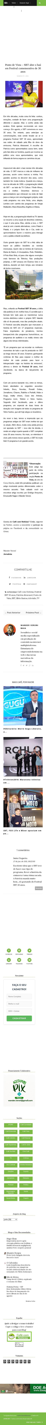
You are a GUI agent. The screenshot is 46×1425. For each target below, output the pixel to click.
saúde (26, 1191)
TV (38, 598)
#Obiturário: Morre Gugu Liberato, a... (22, 730)
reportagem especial (11, 1192)
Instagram (19, 954)
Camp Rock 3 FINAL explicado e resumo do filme (19, 1280)
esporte (25, 1171)
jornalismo (10, 1178)
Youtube (29, 964)
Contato (26, 11)
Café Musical (26, 1138)
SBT (13, 598)
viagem (25, 1198)
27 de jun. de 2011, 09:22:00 (24, 861)
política (25, 1185)
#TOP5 (10, 1125)
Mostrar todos (30, 1301)
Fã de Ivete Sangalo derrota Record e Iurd (18, 1256)
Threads (29, 954)
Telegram (19, 964)
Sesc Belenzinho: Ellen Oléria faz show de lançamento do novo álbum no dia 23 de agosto (19, 1292)
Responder (39, 888)
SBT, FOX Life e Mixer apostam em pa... (22, 832)
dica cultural (10, 1165)
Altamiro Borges (14, 1253)
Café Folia (25, 1131)
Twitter (9, 525)
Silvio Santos (21, 598)
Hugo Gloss (12, 1239)
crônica (26, 1158)
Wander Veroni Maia (29, 626)
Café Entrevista (11, 1131)
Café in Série (26, 1145)
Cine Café (26, 1151)
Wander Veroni (9, 551)
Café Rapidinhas (10, 1145)
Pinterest (32, 584)
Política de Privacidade (12, 11)
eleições (11, 1171)
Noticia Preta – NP (15, 1287)
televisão (32, 598)
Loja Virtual (8, 7)
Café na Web (10, 1151)
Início (6, 3)
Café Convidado (25, 1125)
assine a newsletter (21, 525)
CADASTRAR (19, 1018)
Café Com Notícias (24, 1415)
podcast (10, 1185)
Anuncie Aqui (24, 3)
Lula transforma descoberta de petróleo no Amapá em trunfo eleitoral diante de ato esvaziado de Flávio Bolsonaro (19, 1268)
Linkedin (31, 578)
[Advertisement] (23, 34)
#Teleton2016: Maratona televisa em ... (21, 781)
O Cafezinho (12, 1263)
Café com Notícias (25, 592)
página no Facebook (12, 528)
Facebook (16, 578)
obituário (26, 1178)
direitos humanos (26, 1165)
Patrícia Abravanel (24, 595)
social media (10, 1198)
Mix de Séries (13, 1277)
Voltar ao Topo (33, 1422)
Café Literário (10, 1138)
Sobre (14, 3)
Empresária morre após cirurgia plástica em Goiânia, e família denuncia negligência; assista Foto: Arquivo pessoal (19, 1244)
